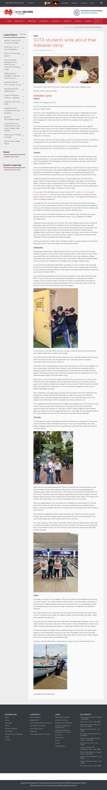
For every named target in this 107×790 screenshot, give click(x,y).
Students (83, 3)
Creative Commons (61, 720)
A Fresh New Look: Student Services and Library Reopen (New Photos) (12, 127)
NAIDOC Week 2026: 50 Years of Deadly (12, 41)
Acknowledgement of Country (40, 734)
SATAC (57, 740)
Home (9, 21)
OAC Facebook (35, 717)
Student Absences (11, 728)
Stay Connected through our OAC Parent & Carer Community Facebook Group (12, 64)
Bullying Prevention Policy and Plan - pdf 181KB (90, 725)
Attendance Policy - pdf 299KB (90, 722)
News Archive (11, 157)
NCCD (7, 737)
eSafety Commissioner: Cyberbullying (62, 726)
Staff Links (33, 731)
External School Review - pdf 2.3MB (90, 730)
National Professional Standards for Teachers (63, 731)
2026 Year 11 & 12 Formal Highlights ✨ (12, 48)
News (71, 27)
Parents (74, 3)
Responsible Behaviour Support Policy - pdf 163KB (91, 753)
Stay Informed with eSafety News (11, 90)
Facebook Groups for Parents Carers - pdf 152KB (90, 739)
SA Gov (57, 743)
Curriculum (55, 21)
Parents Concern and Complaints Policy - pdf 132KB (90, 748)
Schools (78, 21)
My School (58, 735)
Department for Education (64, 723)
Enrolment (43, 21)
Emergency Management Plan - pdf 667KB (90, 734)
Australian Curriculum (62, 717)
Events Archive (12, 170)
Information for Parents (38, 726)
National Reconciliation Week (11, 118)
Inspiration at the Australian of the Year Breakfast (12, 110)
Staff (92, 3)
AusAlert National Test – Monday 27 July (12, 83)
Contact (30, 3)
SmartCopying (60, 746)
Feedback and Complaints (14, 734)
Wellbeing (31, 21)
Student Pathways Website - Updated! (11, 96)
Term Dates (9, 731)
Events (7, 720)
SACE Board (59, 738)
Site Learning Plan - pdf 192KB (90, 766)
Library (7, 726)
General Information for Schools (41, 723)
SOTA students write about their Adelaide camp (88, 27)
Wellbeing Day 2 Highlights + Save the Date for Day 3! (12, 75)
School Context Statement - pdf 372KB (90, 757)
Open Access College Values (12, 142)
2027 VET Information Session (12, 54)
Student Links (34, 720)
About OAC (19, 21)
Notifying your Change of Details (12, 136)
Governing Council (36, 728)
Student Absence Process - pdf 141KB (90, 762)
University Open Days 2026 (12, 103)
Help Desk (8, 723)
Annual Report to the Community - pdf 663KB (91, 718)
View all (22, 34)
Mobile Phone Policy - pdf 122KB (88, 744)
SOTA (97, 21)
